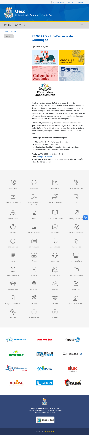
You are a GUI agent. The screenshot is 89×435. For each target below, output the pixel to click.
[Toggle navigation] (82, 25)
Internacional (58, 2)
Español (80, 2)
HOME (6, 31)
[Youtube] (12, 25)
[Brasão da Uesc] (8, 12)
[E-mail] (16, 25)
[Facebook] (9, 25)
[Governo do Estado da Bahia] (45, 420)
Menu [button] (8, 36)
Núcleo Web (49, 431)
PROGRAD (13, 31)
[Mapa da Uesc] (20, 25)
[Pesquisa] (24, 25)
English (70, 2)
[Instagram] (5, 25)
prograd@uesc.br (45, 156)
